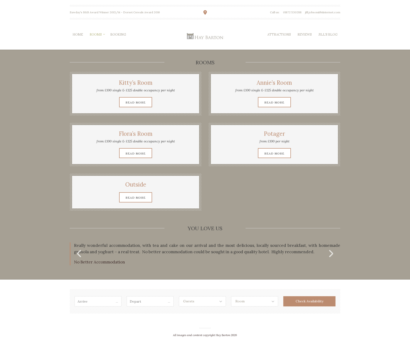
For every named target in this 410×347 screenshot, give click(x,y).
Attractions (279, 35)
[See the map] (205, 12)
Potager (274, 133)
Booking (118, 35)
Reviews (305, 35)
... (117, 301)
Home (78, 35)
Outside (135, 184)
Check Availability (309, 301)
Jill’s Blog (327, 35)
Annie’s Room (274, 82)
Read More (136, 102)
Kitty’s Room (136, 82)
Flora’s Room (136, 133)
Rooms (96, 35)
